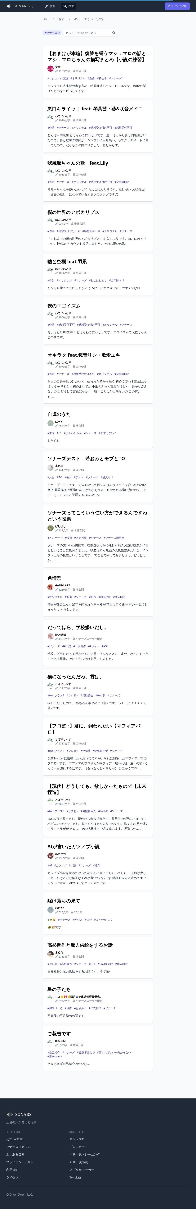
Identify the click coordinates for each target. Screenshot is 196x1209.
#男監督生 (87, 695)
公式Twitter (14, 1139)
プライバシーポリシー (21, 1162)
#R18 (92, 964)
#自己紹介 (53, 1052)
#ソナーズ (115, 78)
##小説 (66, 646)
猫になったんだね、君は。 (75, 676)
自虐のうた (59, 414)
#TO (59, 477)
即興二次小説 (78, 1162)
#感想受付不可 (123, 127)
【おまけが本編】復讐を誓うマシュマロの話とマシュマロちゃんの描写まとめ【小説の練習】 (96, 56)
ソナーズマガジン (18, 1147)
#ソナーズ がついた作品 (89, 19)
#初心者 (102, 78)
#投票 (68, 537)
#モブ (68, 477)
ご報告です (59, 1033)
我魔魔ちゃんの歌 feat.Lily (77, 163)
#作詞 (51, 127)
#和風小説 (104, 597)
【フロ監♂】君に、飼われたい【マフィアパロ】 (93, 729)
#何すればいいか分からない (114, 1052)
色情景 (54, 578)
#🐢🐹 (51, 919)
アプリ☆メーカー (81, 1170)
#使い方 (77, 919)
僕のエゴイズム (64, 306)
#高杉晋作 (66, 964)
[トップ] (46, 19)
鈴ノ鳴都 (60, 634)
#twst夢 (100, 695)
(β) (23, 6)
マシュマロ (77, 1139)
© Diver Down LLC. (19, 1194)
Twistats (75, 1177)
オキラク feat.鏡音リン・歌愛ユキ (83, 355)
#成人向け (107, 477)
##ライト (94, 646)
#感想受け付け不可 (100, 127)
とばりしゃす (63, 684)
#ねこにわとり (98, 280)
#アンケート (55, 537)
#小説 (72, 865)
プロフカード (78, 1147)
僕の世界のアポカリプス (73, 212)
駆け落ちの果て (63, 901)
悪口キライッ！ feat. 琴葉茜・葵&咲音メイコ (95, 109)
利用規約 (12, 1170)
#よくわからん (73, 433)
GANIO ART (62, 585)
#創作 (91, 78)
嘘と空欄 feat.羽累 (67, 261)
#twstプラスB (55, 695)
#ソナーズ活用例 (114, 537)
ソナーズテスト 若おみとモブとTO (86, 458)
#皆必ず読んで (86, 1052)
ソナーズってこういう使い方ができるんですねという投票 (97, 516)
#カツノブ (60, 865)
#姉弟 (96, 865)
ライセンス (13, 1177)
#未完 (51, 433)
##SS (105, 646)
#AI (49, 865)
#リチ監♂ (72, 811)
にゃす (59, 421)
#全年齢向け (122, 182)
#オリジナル (77, 78)
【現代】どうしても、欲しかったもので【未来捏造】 (96, 789)
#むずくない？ (108, 433)
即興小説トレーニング (84, 1154)
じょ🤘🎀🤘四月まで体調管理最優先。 (78, 996)
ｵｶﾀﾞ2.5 (59, 908)
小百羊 (59, 466)
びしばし (60, 526)
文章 (57, 67)
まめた (59, 952)
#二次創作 (95, 1008)
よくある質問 (15, 1154)
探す (61, 19)
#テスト (79, 477)
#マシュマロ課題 (57, 78)
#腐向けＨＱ (54, 1008)
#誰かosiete (54, 1056)
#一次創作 (79, 646)
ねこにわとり (63, 116)
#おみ (51, 477)
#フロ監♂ (72, 695)
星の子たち (59, 989)
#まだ (88, 919)
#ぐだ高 (52, 964)
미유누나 (60, 1041)
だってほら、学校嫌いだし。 (78, 627)
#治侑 (68, 1008)
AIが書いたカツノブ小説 (73, 846)
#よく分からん (103, 919)
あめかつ (60, 854)
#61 (59, 433)
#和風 (68, 597)
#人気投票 (80, 537)
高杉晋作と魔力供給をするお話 (80, 945)
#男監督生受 (100, 751)
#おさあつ (80, 1008)
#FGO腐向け (105, 964)
